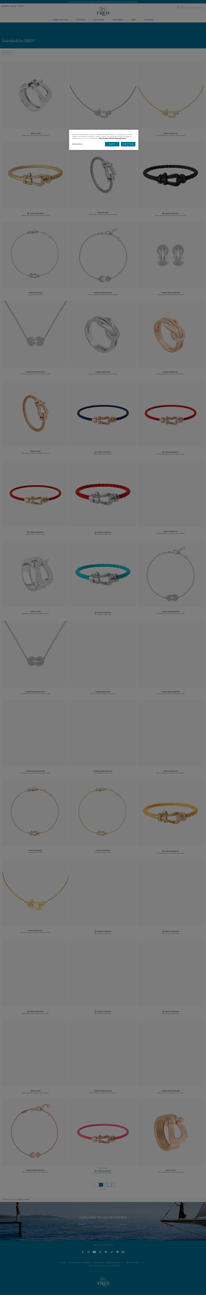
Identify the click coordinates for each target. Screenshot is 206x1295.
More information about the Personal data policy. (112, 138)
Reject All (112, 144)
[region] (104, 140)
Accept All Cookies (128, 144)
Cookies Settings (77, 144)
